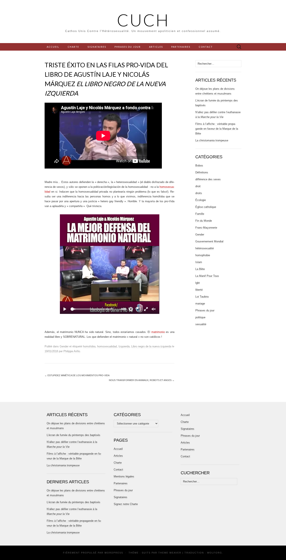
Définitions (201, 172)
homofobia (89, 346)
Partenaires (180, 46)
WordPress (113, 552)
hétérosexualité (204, 248)
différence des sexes (208, 179)
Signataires (97, 46)
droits (198, 193)
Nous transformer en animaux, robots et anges (141, 380)
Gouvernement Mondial (209, 241)
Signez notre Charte (126, 504)
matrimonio (158, 332)
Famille (199, 213)
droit (198, 186)
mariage (200, 303)
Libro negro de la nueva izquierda (151, 346)
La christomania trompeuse (211, 140)
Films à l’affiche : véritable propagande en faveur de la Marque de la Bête (216, 128)
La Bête (200, 269)
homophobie (202, 255)
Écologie (200, 200)
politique (200, 317)
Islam (198, 262)
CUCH (143, 20)
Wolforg (214, 552)
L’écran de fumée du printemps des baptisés (73, 435)
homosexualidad (107, 346)
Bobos (199, 165)
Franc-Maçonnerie (206, 227)
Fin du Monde (203, 220)
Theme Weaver (169, 552)
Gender (64, 346)
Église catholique (205, 206)
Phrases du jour (128, 46)
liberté (199, 289)
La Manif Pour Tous (207, 275)
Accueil (53, 46)
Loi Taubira (202, 296)
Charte (73, 46)
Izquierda (124, 346)
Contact (206, 46)
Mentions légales (124, 476)
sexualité (200, 324)
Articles (156, 46)
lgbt (197, 282)
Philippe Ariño (71, 351)
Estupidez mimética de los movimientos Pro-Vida (77, 375)
